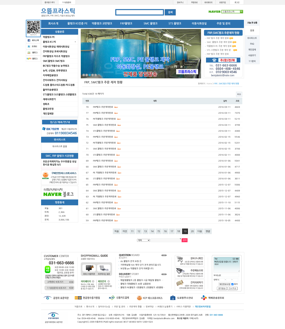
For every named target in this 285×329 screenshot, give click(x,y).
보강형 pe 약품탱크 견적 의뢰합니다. (137, 268)
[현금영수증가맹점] (87, 298)
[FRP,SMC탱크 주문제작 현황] (223, 33)
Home (209, 84)
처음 (116, 231)
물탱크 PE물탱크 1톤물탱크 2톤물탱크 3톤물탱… (142, 287)
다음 (200, 231)
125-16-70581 (159, 315)
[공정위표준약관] (56, 298)
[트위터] (33, 46)
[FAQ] (252, 44)
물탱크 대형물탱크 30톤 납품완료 (135, 284)
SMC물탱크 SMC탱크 (53, 61)
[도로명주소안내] (181, 298)
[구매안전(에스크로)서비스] (59, 177)
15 (158, 231)
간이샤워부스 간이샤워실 (55, 80)
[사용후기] (252, 55)
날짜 (225, 101)
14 (152, 231)
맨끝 (208, 231)
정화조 (46, 104)
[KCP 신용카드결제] (118, 298)
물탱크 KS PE (49, 42)
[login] (237, 2)
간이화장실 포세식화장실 (55, 51)
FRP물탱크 (126, 23)
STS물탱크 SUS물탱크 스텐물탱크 (59, 94)
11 (132, 231)
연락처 (217, 280)
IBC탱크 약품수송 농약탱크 (56, 66)
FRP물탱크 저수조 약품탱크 (56, 56)
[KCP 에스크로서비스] (150, 298)
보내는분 (217, 275)
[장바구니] (180, 2)
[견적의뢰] (190, 285)
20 (192, 231)
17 (172, 231)
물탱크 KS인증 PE (77, 23)
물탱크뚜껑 (48, 109)
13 (145, 231)
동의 (236, 284)
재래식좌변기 (49, 99)
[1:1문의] (252, 61)
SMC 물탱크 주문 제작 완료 (219, 42)
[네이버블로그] (59, 192)
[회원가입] (223, 2)
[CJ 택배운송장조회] (212, 298)
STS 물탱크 (175, 23)
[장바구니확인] (190, 261)
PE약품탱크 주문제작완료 (104, 119)
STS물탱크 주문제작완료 (104, 131)
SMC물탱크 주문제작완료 (105, 125)
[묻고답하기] (129, 256)
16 (165, 231)
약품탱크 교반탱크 (102, 23)
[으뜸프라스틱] (58, 12)
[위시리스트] (252, 38)
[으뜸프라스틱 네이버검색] (225, 11)
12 (139, 231)
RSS (239, 94)
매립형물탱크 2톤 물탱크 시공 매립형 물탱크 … (141, 280)
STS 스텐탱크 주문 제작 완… (220, 50)
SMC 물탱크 (151, 23)
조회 (237, 101)
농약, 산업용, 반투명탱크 (55, 70)
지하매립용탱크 (50, 75)
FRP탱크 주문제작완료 (103, 107)
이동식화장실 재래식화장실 (56, 47)
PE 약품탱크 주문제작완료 (105, 173)
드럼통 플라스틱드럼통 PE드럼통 (59, 85)
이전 (125, 231)
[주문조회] (194, 2)
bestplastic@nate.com (164, 318)
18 (178, 231)
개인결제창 (48, 114)
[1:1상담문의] (67, 2)
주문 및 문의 (223, 23)
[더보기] (164, 255)
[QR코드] (33, 28)
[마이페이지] (208, 2)
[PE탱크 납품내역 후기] (129, 275)
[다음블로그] (33, 58)
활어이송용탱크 (50, 90)
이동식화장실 (199, 23)
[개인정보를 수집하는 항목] (225, 284)
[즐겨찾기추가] (49, 2)
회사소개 (53, 23)
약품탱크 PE (49, 37)
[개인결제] (252, 49)
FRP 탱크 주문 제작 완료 (218, 38)
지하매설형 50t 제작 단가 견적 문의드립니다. (140, 265)
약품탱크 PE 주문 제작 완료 (219, 46)
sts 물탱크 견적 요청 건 (130, 261)
